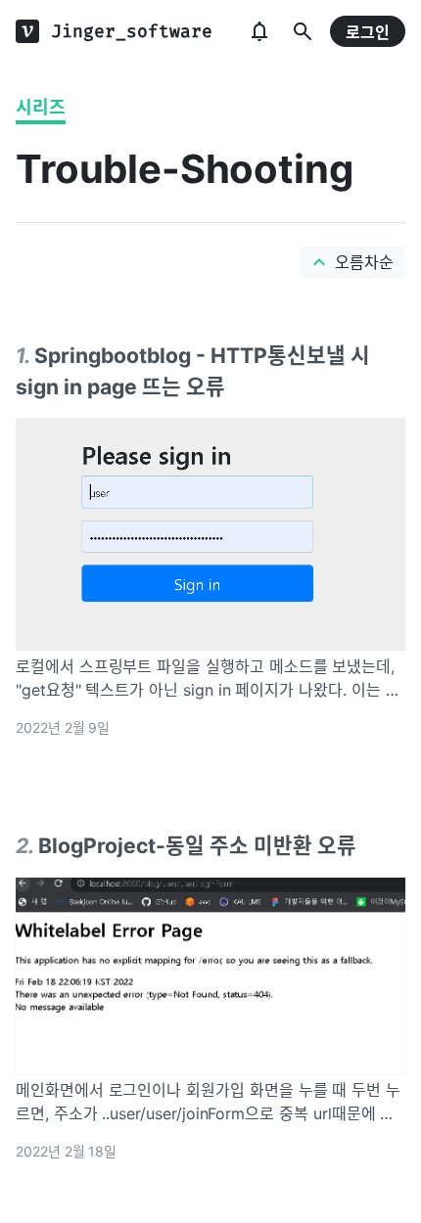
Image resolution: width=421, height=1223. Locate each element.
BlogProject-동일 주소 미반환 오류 (197, 845)
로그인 (368, 32)
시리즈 (41, 107)
